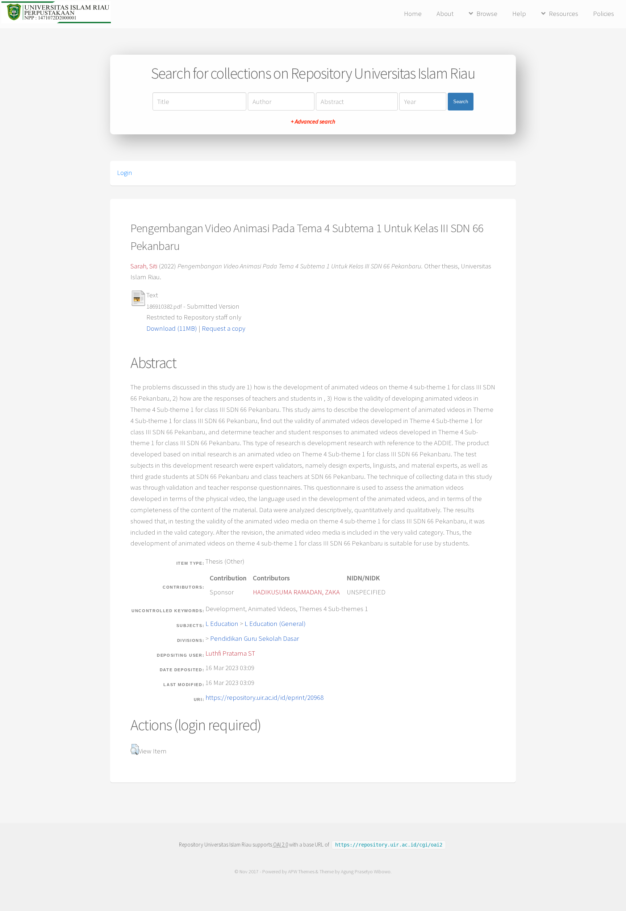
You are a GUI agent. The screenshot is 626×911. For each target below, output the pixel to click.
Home (413, 13)
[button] (134, 749)
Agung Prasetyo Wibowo (366, 872)
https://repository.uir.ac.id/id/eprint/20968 (264, 697)
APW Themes (301, 872)
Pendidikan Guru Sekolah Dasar (254, 638)
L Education (221, 623)
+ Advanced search (313, 121)
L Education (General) (275, 623)
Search (460, 101)
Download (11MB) (171, 328)
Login (124, 173)
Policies (603, 13)
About (445, 13)
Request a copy (223, 328)
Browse (486, 13)
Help (519, 13)
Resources (563, 13)
